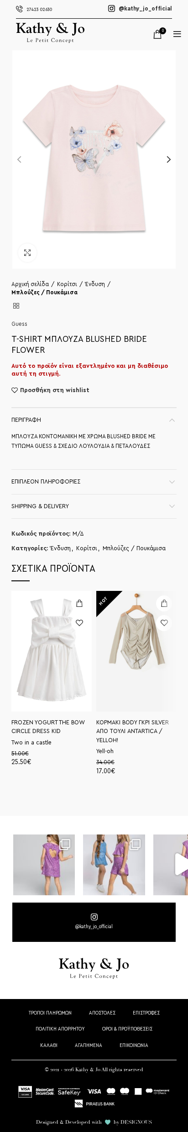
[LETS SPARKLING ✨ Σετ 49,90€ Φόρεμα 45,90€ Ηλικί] (44, 864)
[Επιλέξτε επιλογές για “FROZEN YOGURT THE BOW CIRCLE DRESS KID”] (79, 603)
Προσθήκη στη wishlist (54, 390)
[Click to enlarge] (27, 253)
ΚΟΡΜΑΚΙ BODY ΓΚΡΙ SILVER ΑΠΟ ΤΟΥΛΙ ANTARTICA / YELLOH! (132, 731)
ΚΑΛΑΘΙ (48, 1045)
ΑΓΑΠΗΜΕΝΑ (88, 1045)
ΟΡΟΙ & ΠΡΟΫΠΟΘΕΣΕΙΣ (127, 1028)
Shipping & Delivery (40, 506)
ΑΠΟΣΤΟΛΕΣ (102, 1012)
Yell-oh (105, 751)
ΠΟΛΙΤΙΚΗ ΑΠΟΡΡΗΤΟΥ (60, 1028)
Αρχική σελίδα (30, 284)
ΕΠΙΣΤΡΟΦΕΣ (146, 1012)
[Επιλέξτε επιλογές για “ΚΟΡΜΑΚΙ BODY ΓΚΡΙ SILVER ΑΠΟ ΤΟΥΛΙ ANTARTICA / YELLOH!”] (164, 603)
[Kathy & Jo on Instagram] (94, 922)
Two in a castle (31, 742)
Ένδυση (95, 284)
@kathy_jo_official (144, 8)
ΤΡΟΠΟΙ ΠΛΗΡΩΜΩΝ (50, 1012)
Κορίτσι (67, 284)
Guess (19, 324)
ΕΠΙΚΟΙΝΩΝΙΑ (134, 1045)
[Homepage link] (50, 41)
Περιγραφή (26, 420)
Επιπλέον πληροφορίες (45, 481)
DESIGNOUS (136, 1122)
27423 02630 (39, 9)
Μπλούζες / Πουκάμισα (44, 292)
